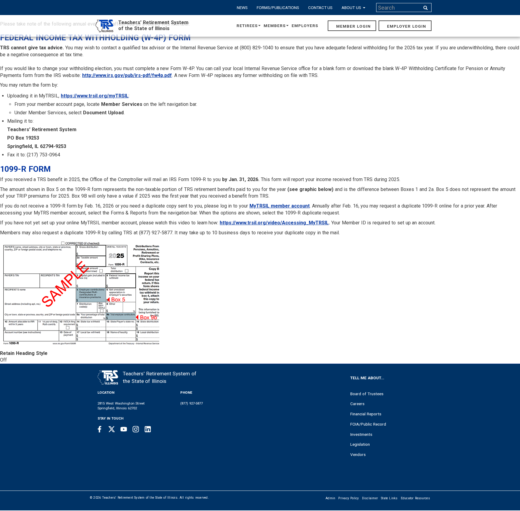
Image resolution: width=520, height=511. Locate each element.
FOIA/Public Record (368, 424)
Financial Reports (365, 413)
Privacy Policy (348, 498)
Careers (357, 403)
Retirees (247, 25)
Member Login (353, 26)
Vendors (358, 454)
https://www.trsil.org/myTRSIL (94, 96)
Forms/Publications (278, 7)
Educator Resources (415, 498)
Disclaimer (370, 498)
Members (275, 25)
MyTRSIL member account (279, 206)
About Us (352, 7)
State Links (389, 498)
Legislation (360, 444)
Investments (361, 434)
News (242, 7)
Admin (330, 498)
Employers (305, 25)
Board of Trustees (366, 393)
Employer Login (406, 26)
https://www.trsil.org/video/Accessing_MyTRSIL (274, 223)
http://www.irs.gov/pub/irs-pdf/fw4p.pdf (127, 75)
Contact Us (320, 7)
